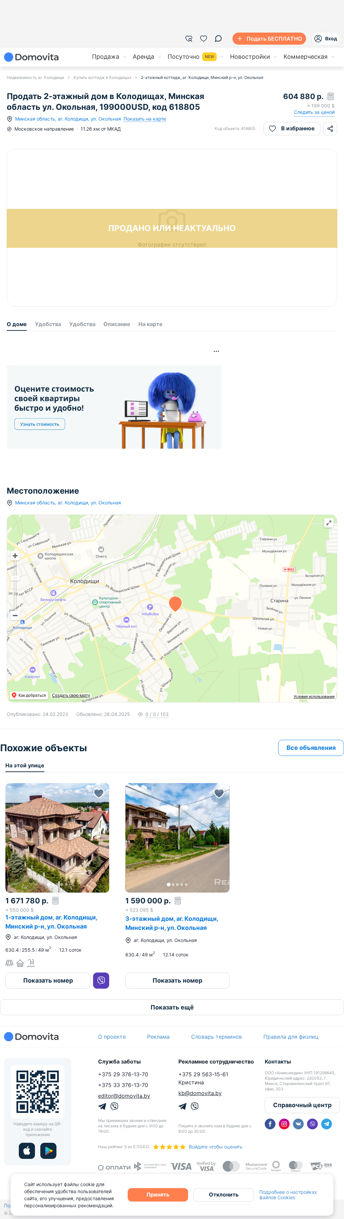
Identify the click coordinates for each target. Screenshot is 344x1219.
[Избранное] (203, 39)
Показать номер (48, 980)
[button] (57, 838)
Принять (157, 1194)
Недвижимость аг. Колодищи (35, 77)
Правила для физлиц (290, 1037)
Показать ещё (172, 1007)
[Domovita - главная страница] (31, 57)
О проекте (112, 1037)
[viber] (312, 1124)
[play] (48, 1151)
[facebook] (270, 1124)
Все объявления (311, 747)
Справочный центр (302, 1105)
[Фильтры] (188, 39)
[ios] (27, 1151)
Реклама (158, 1037)
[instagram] (284, 1124)
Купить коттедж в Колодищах (102, 77)
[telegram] (326, 1124)
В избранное (298, 128)
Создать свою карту (71, 695)
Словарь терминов (216, 1037)
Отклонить (224, 1194)
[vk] (298, 1124)
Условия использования (314, 696)
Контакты (278, 1061)
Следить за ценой (314, 112)
